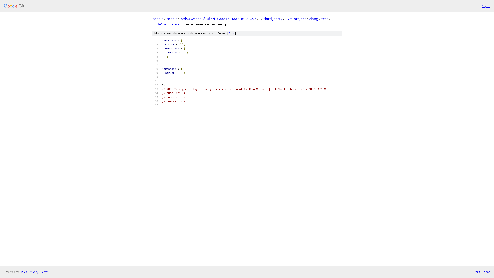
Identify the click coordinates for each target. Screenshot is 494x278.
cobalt (157, 18)
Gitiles (23, 272)
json (487, 272)
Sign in (486, 6)
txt (477, 272)
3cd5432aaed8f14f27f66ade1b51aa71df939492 (218, 18)
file (231, 33)
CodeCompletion (166, 24)
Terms (45, 272)
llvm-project (296, 18)
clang (313, 18)
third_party (272, 18)
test (324, 18)
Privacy (33, 272)
